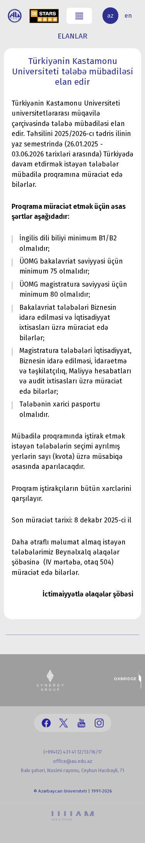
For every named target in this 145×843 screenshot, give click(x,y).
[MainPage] (15, 16)
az (110, 15)
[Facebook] (46, 723)
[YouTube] (81, 723)
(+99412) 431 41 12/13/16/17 (72, 752)
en (128, 15)
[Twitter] (63, 723)
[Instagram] (99, 723)
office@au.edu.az (72, 761)
